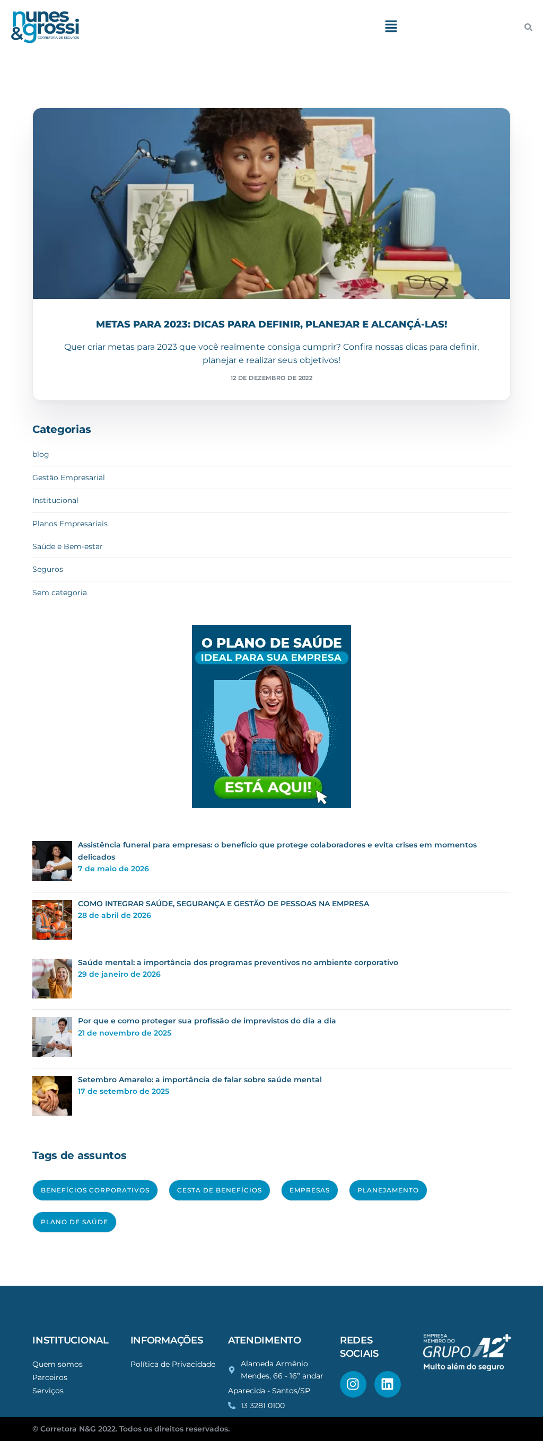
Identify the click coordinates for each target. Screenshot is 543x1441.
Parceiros (49, 1377)
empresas (310, 1190)
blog (40, 454)
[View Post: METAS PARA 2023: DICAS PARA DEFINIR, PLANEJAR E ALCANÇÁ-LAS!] (271, 203)
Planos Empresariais (70, 523)
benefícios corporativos (95, 1190)
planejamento (388, 1190)
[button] (391, 27)
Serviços (48, 1390)
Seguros (47, 569)
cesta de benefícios (219, 1190)
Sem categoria (59, 592)
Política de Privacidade (172, 1364)
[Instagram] (353, 1384)
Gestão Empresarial (68, 477)
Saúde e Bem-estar (91, 131)
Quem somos (57, 1364)
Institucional (55, 500)
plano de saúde (74, 1222)
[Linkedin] (387, 1384)
